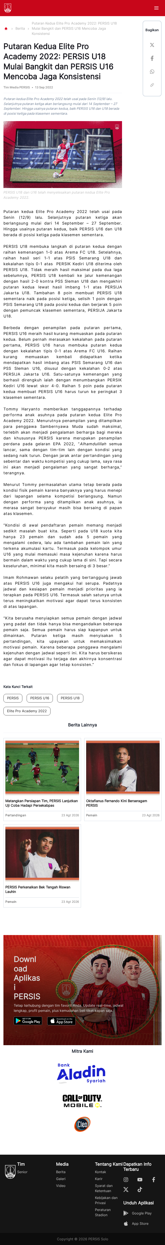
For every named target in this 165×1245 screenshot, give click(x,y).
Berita (20, 28)
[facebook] (152, 59)
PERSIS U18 (70, 698)
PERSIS (13, 698)
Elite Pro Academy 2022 (27, 711)
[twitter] (152, 45)
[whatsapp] (152, 72)
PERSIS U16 (39, 698)
